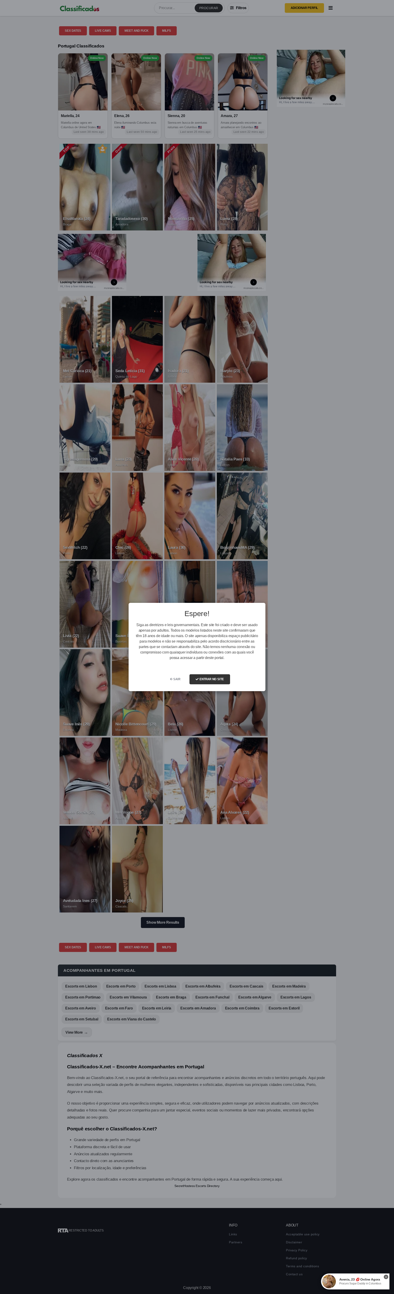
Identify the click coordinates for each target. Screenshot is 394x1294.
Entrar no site (211, 679)
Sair (176, 679)
